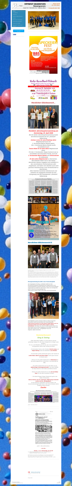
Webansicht (58, 482)
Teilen (15, 34)
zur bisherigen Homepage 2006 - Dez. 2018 (18, 31)
